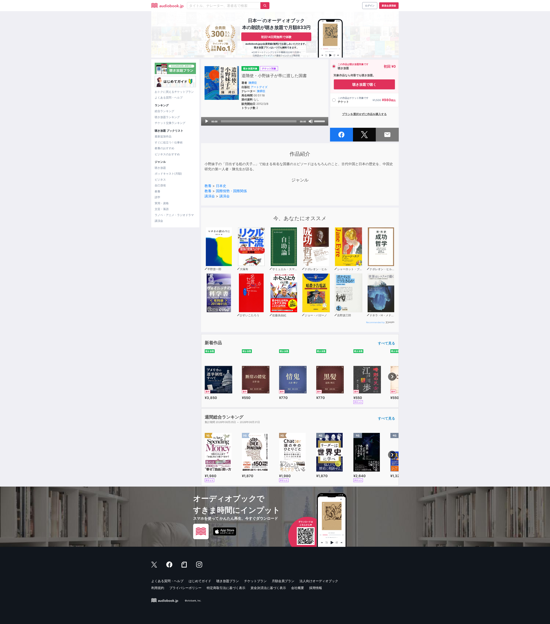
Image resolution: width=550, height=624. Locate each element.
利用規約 (157, 588)
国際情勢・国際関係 (231, 191)
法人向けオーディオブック (318, 581)
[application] (264, 121)
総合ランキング (164, 111)
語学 (157, 197)
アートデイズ (259, 87)
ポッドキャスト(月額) (168, 173)
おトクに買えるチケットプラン (174, 91)
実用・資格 (162, 203)
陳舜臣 (253, 82)
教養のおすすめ (164, 148)
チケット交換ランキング (170, 123)
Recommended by (375, 322)
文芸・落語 (162, 209)
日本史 (221, 186)
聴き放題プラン (227, 581)
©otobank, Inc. (193, 600)
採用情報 (315, 588)
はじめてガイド (200, 581)
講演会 (159, 220)
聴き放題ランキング (167, 117)
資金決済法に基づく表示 (268, 588)
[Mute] (311, 121)
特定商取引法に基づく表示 (226, 588)
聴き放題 (160, 167)
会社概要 (297, 588)
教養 (157, 191)
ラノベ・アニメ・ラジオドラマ (174, 215)
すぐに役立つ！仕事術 (169, 142)
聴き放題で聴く (364, 84)
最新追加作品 (163, 136)
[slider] (320, 121)
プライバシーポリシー (185, 588)
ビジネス (160, 179)
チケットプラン (255, 581)
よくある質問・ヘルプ (169, 97)
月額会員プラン (283, 581)
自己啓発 (160, 185)
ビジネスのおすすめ (167, 154)
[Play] (207, 121)
